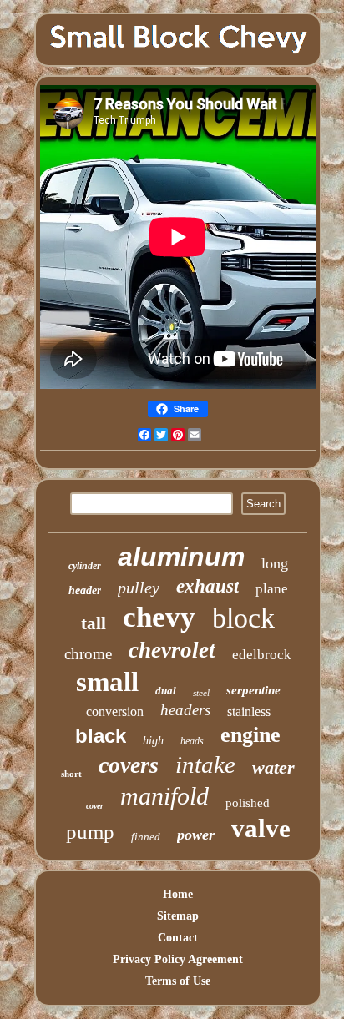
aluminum (181, 557)
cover (95, 805)
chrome (88, 654)
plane (271, 589)
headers (185, 710)
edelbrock (261, 655)
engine (250, 735)
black (100, 735)
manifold (164, 796)
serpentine (253, 690)
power (196, 834)
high (153, 740)
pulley (138, 587)
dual (165, 690)
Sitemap (178, 916)
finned (145, 836)
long (274, 563)
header (84, 590)
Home (178, 894)
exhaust (207, 586)
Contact (178, 937)
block (243, 618)
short (71, 774)
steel (201, 693)
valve (261, 828)
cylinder (84, 566)
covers (129, 765)
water (273, 767)
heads (192, 741)
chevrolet (172, 650)
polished (247, 803)
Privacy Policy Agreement (178, 959)
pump (90, 831)
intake (205, 764)
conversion (115, 711)
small (107, 682)
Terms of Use (177, 981)
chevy (159, 617)
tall (93, 623)
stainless (249, 711)
